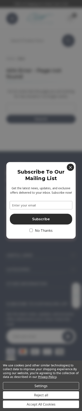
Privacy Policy (47, 377)
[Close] (70, 167)
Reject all (41, 395)
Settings (41, 386)
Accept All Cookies (41, 404)
